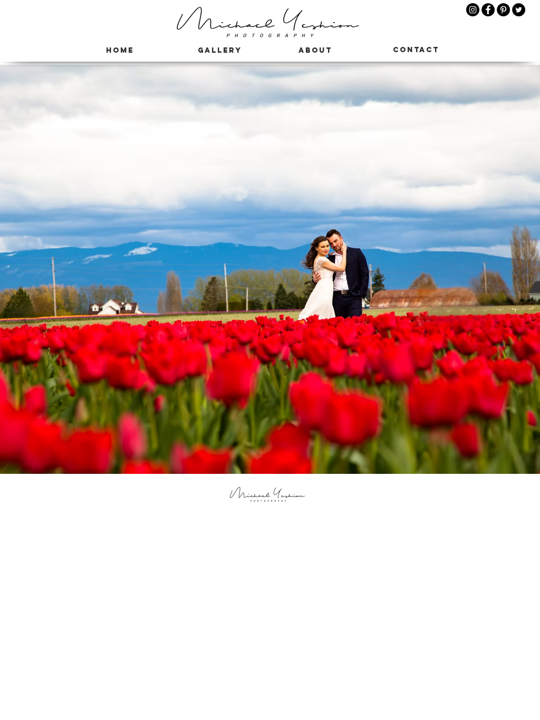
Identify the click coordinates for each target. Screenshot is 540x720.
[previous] (19, 275)
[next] (520, 275)
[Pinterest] (503, 9)
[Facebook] (488, 9)
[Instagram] (472, 9)
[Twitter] (518, 9)
